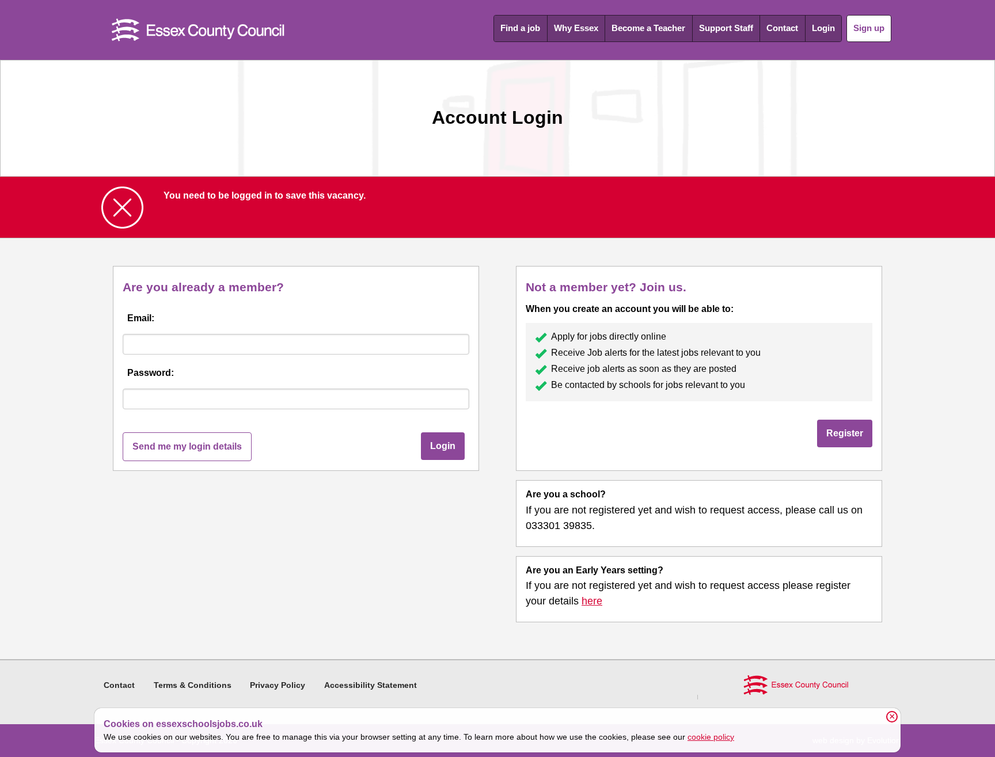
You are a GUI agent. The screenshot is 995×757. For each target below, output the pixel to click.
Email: (140, 318)
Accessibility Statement (370, 685)
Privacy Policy (277, 685)
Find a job (520, 28)
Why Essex (576, 28)
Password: (150, 373)
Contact (782, 28)
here (592, 601)
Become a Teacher (648, 28)
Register (844, 433)
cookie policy (711, 736)
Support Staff (726, 28)
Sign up (868, 28)
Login (823, 28)
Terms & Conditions (192, 685)
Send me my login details (187, 446)
